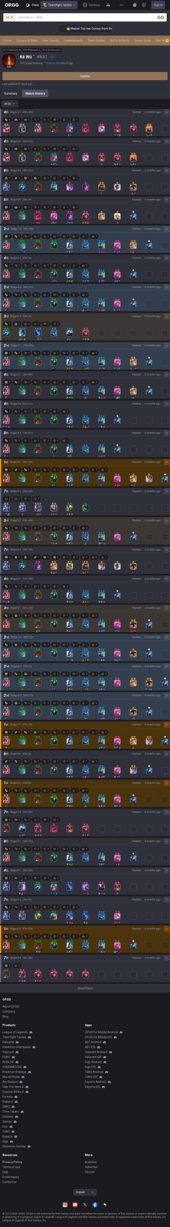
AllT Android (93, 1042)
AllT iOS (90, 1047)
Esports (7, 1136)
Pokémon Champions (16, 1047)
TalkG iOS (91, 1076)
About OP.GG (10, 1006)
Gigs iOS (90, 1067)
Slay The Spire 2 (13, 1086)
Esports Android (95, 1081)
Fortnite (7, 1096)
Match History (35, 93)
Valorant (8, 1052)
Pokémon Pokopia (14, 1072)
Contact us (9, 1182)
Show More (85, 988)
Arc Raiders (10, 1081)
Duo (5, 1126)
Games (7, 1121)
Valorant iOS (93, 1057)
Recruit (89, 1172)
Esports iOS (92, 1086)
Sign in (158, 5)
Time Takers (10, 1111)
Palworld (8, 1042)
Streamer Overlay (14, 1146)
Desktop (7, 1116)
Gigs (5, 1141)
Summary (10, 93)
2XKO (6, 1106)
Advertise (91, 1167)
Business (91, 1162)
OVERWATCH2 (12, 1067)
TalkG (6, 1131)
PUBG (6, 1057)
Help (5, 1172)
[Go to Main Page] (12, 5)
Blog (5, 1016)
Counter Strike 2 (13, 1091)
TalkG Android (94, 1072)
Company (8, 1011)
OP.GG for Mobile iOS (98, 1037)
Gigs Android (93, 1062)
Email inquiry (10, 1177)
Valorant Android (96, 1052)
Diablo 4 (7, 1101)
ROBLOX (8, 1062)
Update (85, 76)
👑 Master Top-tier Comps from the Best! (82, 28)
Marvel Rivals (11, 1076)
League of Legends (15, 1032)
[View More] (121, 5)
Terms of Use (11, 1167)
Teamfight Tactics (60, 5)
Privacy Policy (12, 1162)
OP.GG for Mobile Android (101, 1032)
